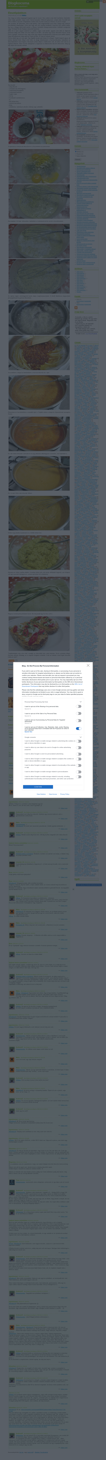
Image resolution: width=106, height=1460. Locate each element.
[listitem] (53, 702)
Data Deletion (41, 794)
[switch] (78, 706)
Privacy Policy (64, 794)
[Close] (89, 666)
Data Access (53, 794)
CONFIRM (38, 787)
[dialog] (53, 730)
